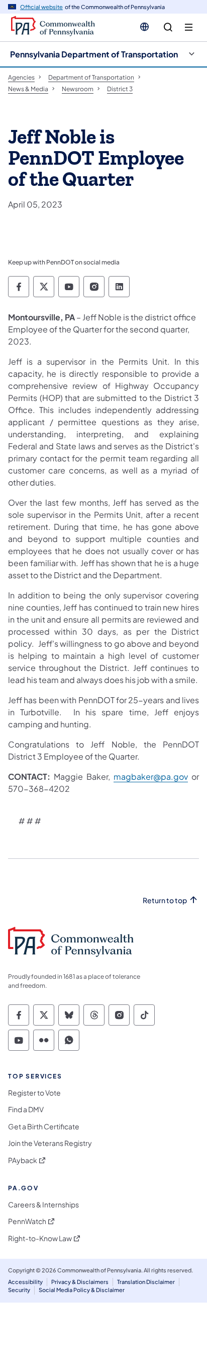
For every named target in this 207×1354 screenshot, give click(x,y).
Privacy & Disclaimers (80, 1281)
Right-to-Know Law (40, 1238)
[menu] (188, 27)
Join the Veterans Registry (50, 1143)
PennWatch (27, 1221)
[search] (168, 27)
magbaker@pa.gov (151, 776)
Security (19, 1290)
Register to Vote (34, 1093)
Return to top (165, 900)
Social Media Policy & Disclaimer (82, 1290)
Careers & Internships (43, 1204)
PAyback (22, 1160)
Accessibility (25, 1281)
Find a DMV (26, 1109)
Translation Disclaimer (146, 1281)
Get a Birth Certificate (43, 1126)
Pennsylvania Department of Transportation (94, 54)
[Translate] (144, 27)
